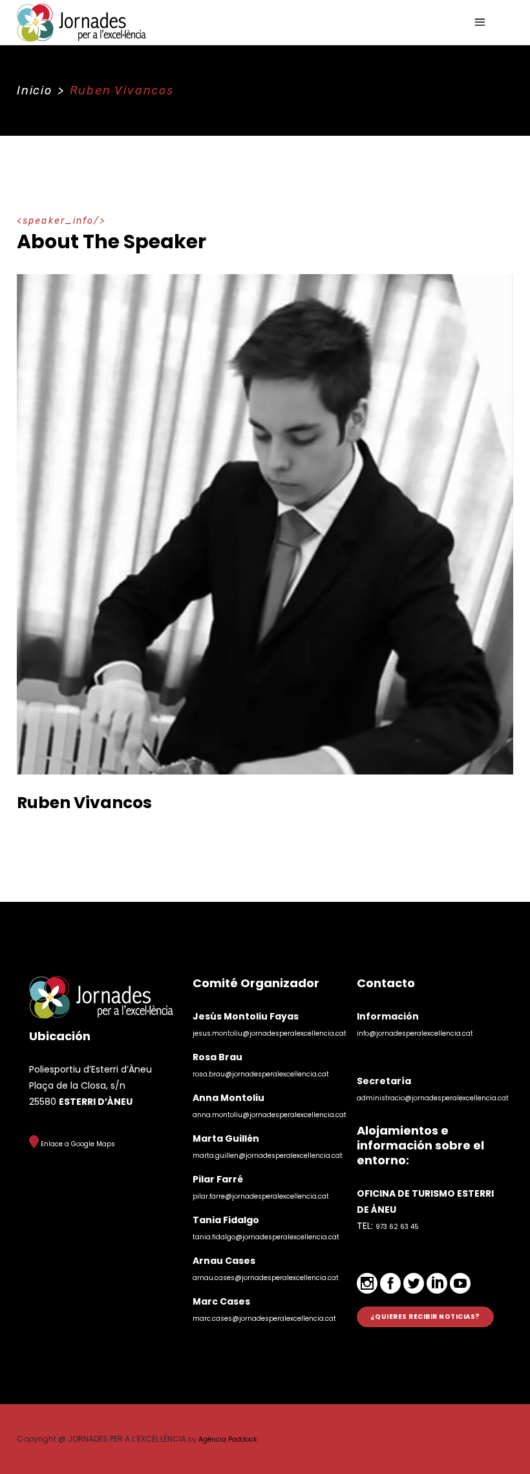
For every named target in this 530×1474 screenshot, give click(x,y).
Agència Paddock (227, 1439)
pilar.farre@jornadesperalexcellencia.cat (261, 1196)
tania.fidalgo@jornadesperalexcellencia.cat (266, 1237)
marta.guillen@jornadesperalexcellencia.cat (268, 1155)
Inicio (34, 90)
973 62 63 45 (397, 1227)
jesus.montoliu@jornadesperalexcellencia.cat (269, 1033)
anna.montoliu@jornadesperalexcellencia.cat (269, 1115)
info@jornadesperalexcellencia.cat (415, 1033)
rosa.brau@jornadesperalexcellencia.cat (261, 1074)
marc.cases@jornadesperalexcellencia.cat (264, 1318)
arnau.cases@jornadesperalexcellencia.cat (266, 1278)
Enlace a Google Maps (77, 1144)
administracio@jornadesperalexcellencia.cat (433, 1098)
